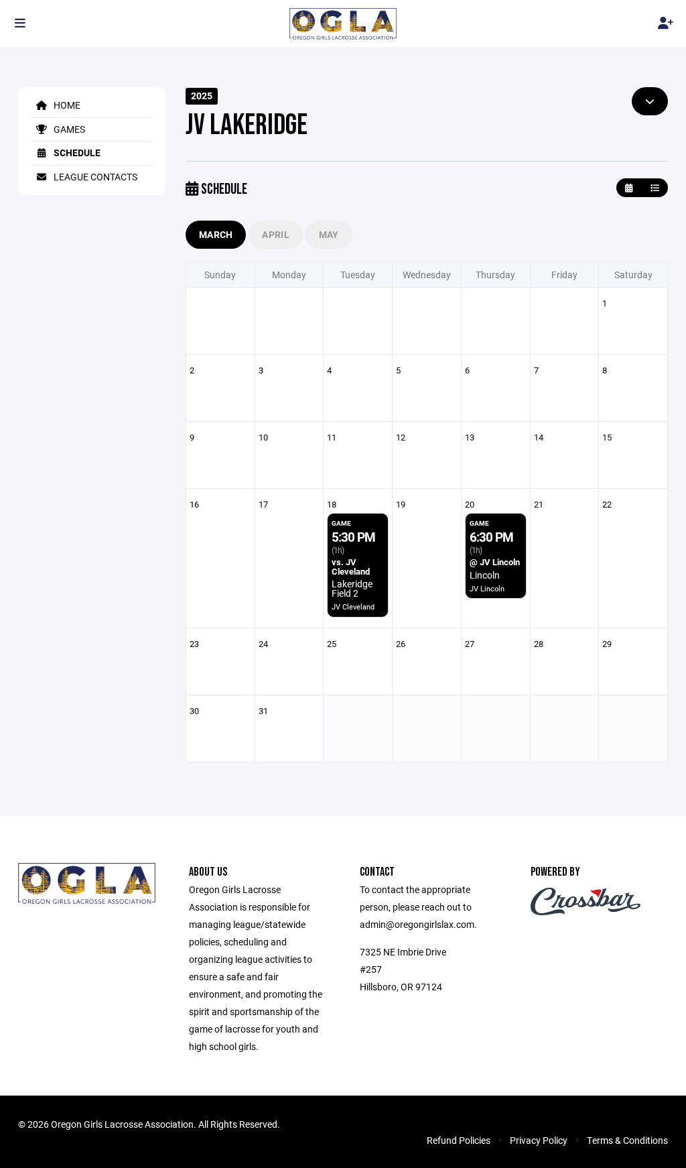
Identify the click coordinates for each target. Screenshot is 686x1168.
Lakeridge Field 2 (352, 588)
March (215, 234)
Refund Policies (458, 1140)
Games (68, 129)
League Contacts (94, 176)
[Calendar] (628, 188)
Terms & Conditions (627, 1140)
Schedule (76, 152)
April (275, 234)
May (329, 234)
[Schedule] (655, 188)
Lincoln (485, 575)
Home (66, 105)
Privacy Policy (538, 1140)
